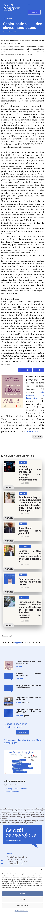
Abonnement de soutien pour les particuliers (28, 698)
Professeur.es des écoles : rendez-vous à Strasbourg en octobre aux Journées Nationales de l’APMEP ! (30, 610)
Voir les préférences (22, 905)
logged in (18, 643)
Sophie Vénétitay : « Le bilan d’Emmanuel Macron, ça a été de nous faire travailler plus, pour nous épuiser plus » (30, 504)
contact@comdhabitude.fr (15, 789)
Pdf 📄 (38, 370)
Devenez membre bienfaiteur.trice (28, 674)
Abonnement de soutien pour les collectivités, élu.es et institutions (28, 711)
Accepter (22, 893)
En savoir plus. (31, 431)
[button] (42, 870)
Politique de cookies (21, 911)
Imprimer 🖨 (24, 370)
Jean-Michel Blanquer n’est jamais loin (30, 531)
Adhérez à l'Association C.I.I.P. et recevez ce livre (28, 662)
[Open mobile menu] (30, 4)
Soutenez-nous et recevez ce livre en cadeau (30, 582)
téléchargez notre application (20, 823)
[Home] (12, 14)
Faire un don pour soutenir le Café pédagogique (28, 686)
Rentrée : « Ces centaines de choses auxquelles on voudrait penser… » (30, 556)
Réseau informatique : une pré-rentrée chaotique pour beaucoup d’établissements (30, 473)
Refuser (23, 899)
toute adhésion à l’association (35, 395)
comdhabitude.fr (11, 792)
